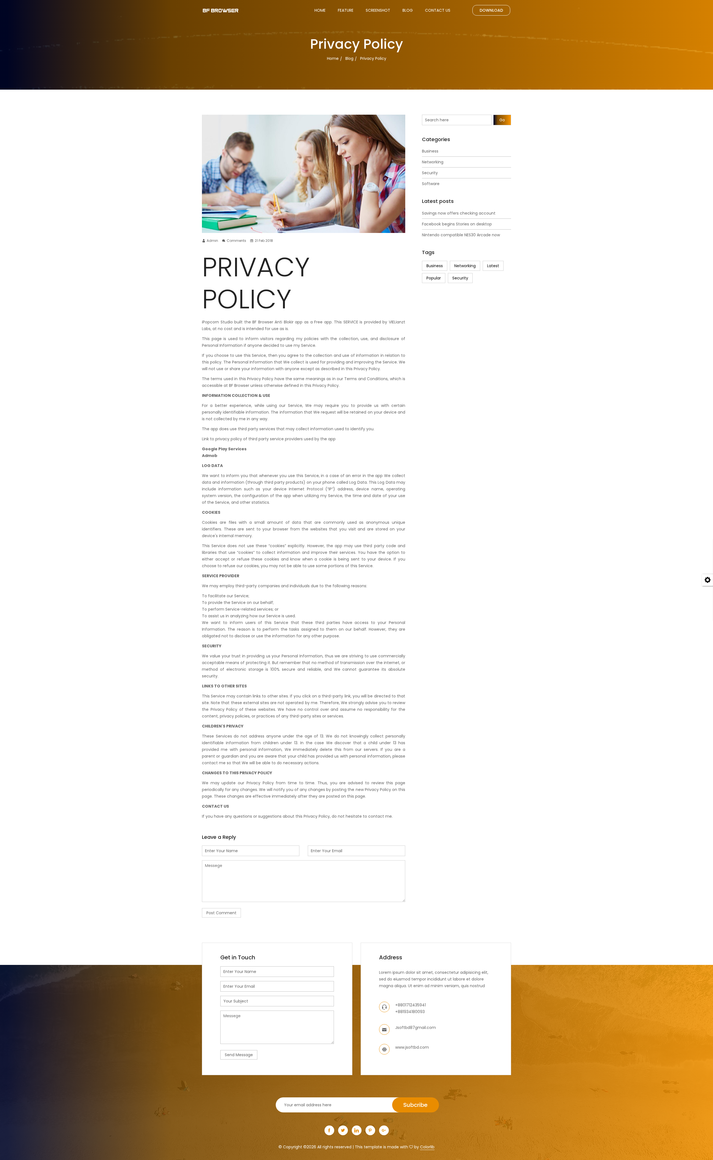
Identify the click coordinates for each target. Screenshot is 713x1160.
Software (430, 183)
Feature (345, 10)
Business (430, 151)
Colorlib (427, 1147)
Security (430, 173)
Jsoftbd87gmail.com (415, 1027)
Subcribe (415, 1105)
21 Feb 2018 (264, 240)
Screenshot (378, 10)
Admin (212, 240)
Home (320, 10)
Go (502, 120)
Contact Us (437, 10)
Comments (236, 240)
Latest (493, 266)
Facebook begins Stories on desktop (457, 224)
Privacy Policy (373, 58)
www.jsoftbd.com (412, 1047)
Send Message (239, 1055)
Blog (407, 10)
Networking (432, 162)
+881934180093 (410, 1011)
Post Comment (221, 913)
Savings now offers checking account (458, 213)
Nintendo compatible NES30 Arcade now (461, 235)
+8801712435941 (410, 1005)
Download (491, 10)
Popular (433, 278)
